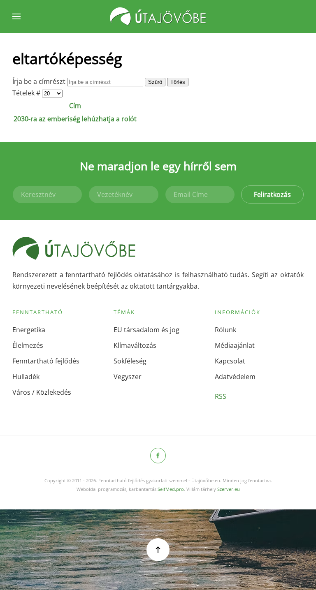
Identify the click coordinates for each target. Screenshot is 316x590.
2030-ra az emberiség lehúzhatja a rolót (75, 118)
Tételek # (27, 92)
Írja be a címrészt (39, 81)
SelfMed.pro (171, 489)
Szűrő (155, 82)
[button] (16, 16)
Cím (75, 105)
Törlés (177, 82)
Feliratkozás (272, 194)
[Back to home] (158, 16)
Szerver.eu (228, 489)
